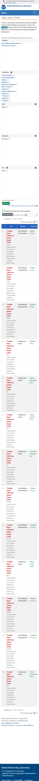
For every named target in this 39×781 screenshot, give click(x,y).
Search (6, 203)
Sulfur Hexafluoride (8, 91)
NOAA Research (8, 776)
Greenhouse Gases (8, 46)
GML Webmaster (28, 725)
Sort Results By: (18, 215)
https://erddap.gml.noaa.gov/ (10, 723)
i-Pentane (5, 96)
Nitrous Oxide (6, 87)
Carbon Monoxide (8, 77)
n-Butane (5, 100)
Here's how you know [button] (10, 3)
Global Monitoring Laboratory (19, 6)
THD (3, 171)
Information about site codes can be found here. (22, 206)
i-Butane (4, 93)
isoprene (5, 98)
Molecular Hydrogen (8, 84)
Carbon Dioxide (7, 75)
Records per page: (26, 222)
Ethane (4, 80)
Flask (3, 107)
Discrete (4, 139)
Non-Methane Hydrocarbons (11, 43)
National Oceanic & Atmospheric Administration (19, 773)
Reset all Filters (7, 214)
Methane (5, 82)
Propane (4, 89)
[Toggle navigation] (34, 13)
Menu (4, 13)
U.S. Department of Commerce (13, 771)
